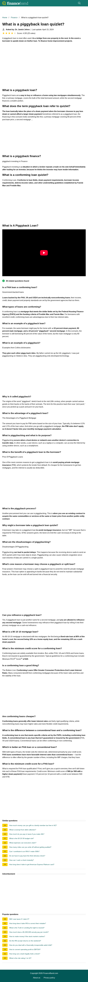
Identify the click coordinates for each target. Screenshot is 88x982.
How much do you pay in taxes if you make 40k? (26, 834)
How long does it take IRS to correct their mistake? (27, 923)
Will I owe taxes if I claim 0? (19, 919)
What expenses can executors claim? (22, 843)
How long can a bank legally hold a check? (24, 954)
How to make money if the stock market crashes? (27, 936)
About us (36, 978)
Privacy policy (49, 978)
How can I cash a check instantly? (21, 860)
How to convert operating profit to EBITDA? (25, 949)
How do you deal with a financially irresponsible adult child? (30, 945)
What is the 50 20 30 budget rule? (21, 838)
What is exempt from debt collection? (22, 830)
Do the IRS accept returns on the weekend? (25, 941)
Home (4, 18)
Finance (14, 18)
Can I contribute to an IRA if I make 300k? (24, 851)
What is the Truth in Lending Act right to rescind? (26, 928)
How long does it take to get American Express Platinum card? (31, 864)
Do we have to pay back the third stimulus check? (27, 856)
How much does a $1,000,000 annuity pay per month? (29, 932)
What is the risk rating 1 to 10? (20, 958)
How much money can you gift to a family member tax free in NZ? (33, 825)
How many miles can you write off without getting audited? (30, 847)
